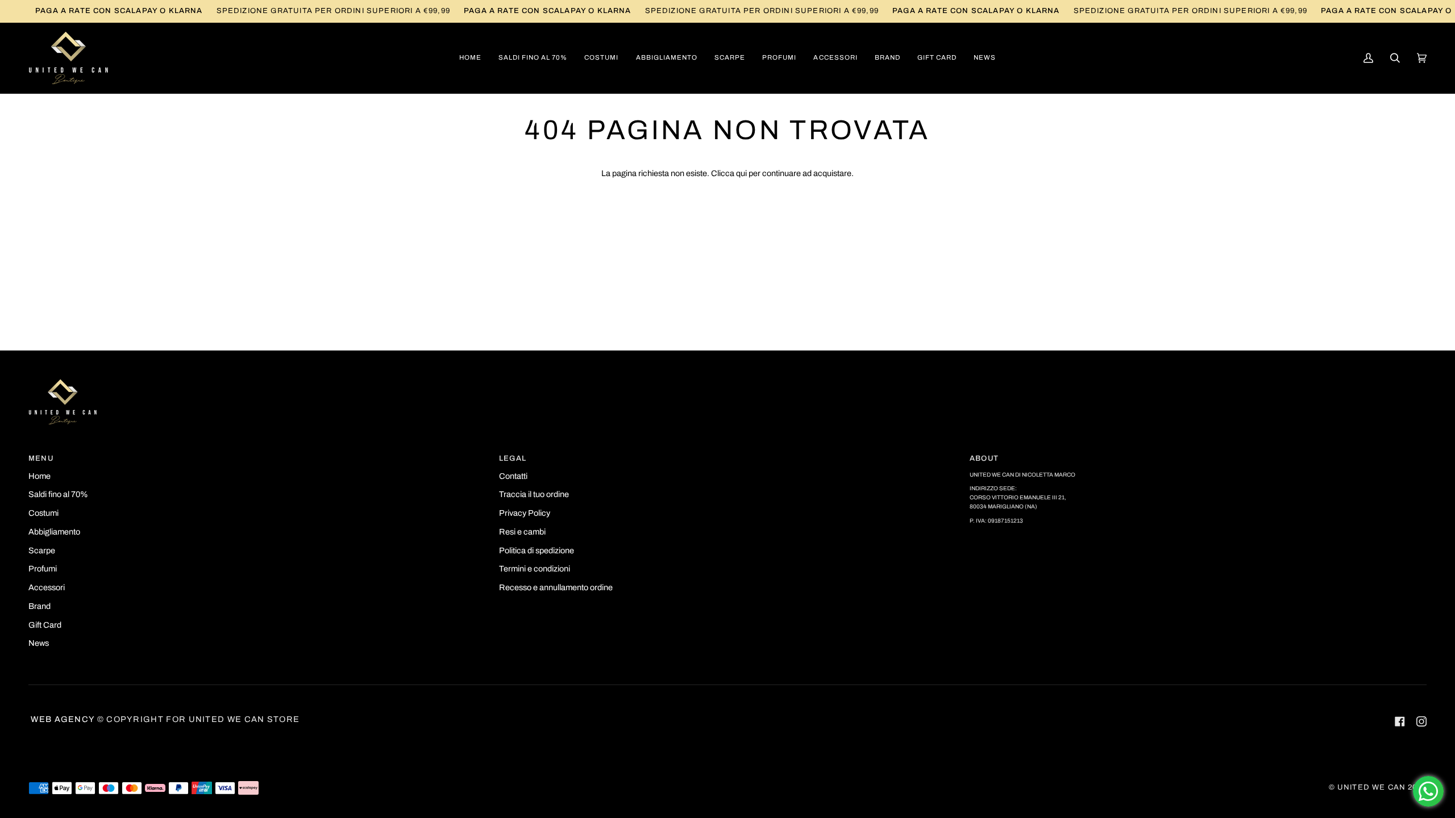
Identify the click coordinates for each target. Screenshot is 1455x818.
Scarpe (41, 550)
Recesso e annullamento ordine (556, 587)
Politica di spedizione (536, 550)
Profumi (42, 568)
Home (39, 476)
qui (741, 173)
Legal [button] (512, 458)
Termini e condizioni (534, 568)
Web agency (61, 719)
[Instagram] (1421, 721)
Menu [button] (40, 458)
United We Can (1371, 787)
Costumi (43, 512)
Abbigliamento (54, 531)
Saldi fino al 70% (58, 494)
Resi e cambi (522, 531)
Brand (39, 606)
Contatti (513, 476)
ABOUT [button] (984, 458)
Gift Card (44, 624)
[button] (666, 58)
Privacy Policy (524, 512)
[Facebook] (1400, 721)
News (38, 643)
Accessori (46, 587)
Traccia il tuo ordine (534, 494)
